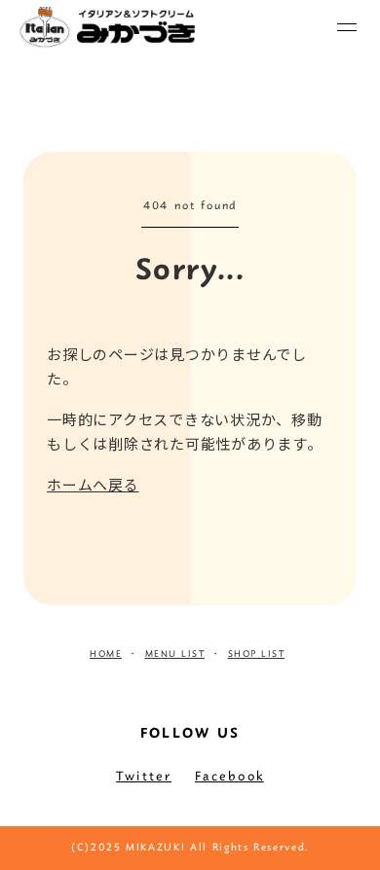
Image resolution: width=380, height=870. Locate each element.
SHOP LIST (256, 655)
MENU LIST (175, 655)
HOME (106, 655)
